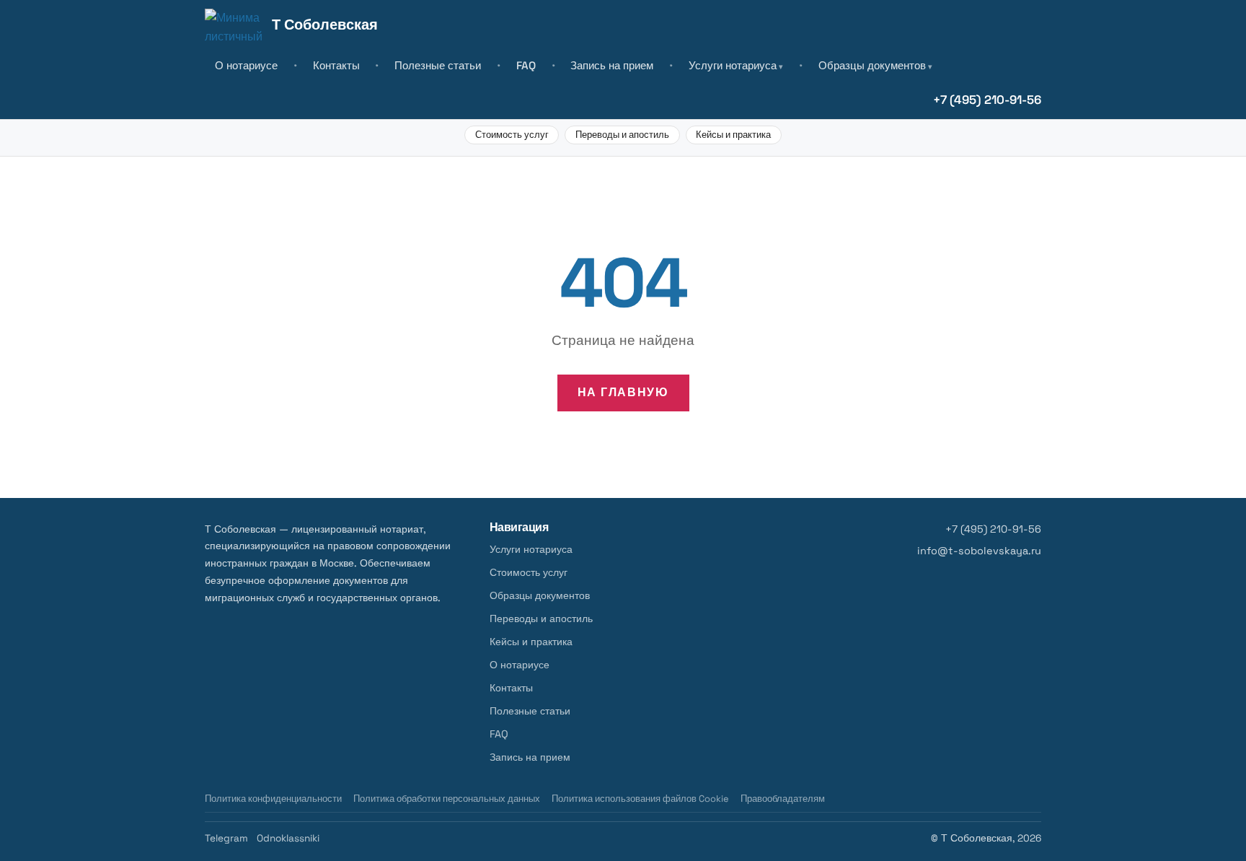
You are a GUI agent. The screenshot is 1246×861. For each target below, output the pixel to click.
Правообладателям (783, 798)
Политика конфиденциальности (273, 798)
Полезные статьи (437, 65)
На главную (623, 392)
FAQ (526, 65)
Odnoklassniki (288, 838)
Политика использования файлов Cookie (640, 798)
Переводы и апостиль (622, 134)
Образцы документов (872, 65)
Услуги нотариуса (733, 65)
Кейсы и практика (733, 134)
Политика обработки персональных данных (446, 798)
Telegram (226, 838)
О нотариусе (246, 65)
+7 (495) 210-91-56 (987, 100)
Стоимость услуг (512, 134)
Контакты (336, 65)
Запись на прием (611, 65)
